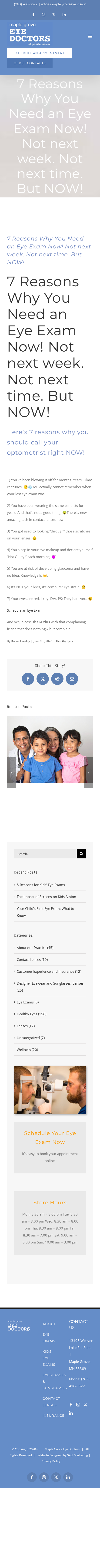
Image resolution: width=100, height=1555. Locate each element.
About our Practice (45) (35, 947)
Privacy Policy (51, 1461)
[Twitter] (85, 1404)
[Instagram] (78, 1404)
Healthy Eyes (64, 641)
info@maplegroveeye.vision (63, 4)
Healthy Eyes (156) (31, 1014)
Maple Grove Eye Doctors (62, 1449)
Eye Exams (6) (28, 1002)
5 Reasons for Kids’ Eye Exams (41, 884)
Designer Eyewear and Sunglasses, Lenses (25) (50, 987)
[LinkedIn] (71, 1413)
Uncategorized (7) (31, 1037)
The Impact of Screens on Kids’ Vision (46, 896)
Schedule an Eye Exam (25, 610)
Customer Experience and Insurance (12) (49, 971)
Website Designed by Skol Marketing (63, 1455)
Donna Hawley (20, 641)
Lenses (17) (26, 1025)
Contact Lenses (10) (32, 959)
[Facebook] (71, 1404)
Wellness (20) (27, 1049)
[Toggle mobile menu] (90, 36)
